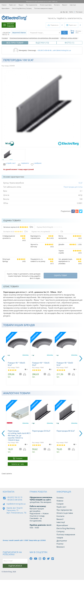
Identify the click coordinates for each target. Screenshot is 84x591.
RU (64, 12)
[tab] (18, 227)
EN (66, 12)
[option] (17, 358)
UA (61, 12)
